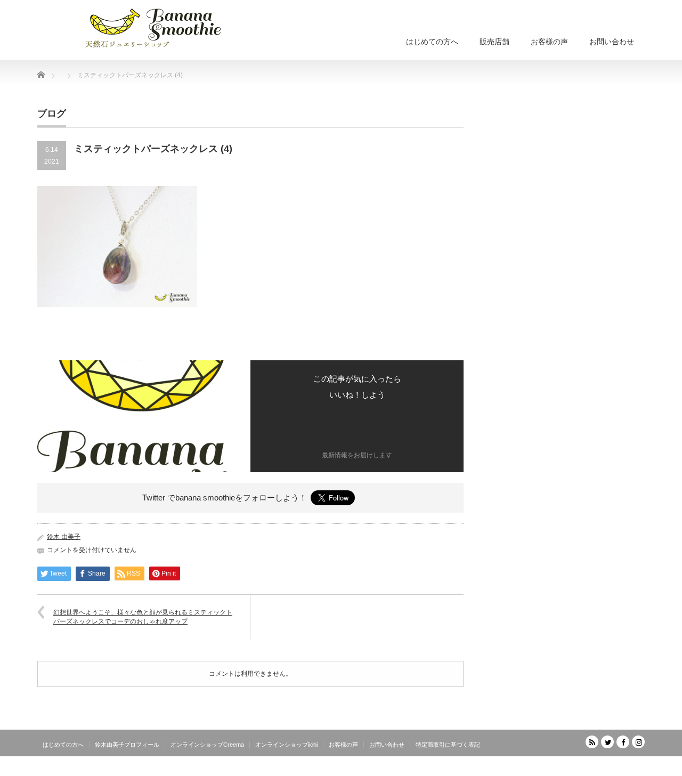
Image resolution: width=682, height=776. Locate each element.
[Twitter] (607, 741)
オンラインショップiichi (286, 744)
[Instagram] (638, 741)
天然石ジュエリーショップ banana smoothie (580, 768)
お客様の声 (549, 41)
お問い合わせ (611, 41)
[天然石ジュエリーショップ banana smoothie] (169, 26)
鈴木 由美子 (63, 536)
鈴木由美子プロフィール (127, 744)
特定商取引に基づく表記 (448, 744)
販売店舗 (494, 41)
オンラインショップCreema (207, 744)
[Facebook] (622, 741)
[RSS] (592, 741)
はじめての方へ (432, 41)
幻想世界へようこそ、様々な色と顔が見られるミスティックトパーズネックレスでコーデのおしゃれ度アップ (142, 617)
